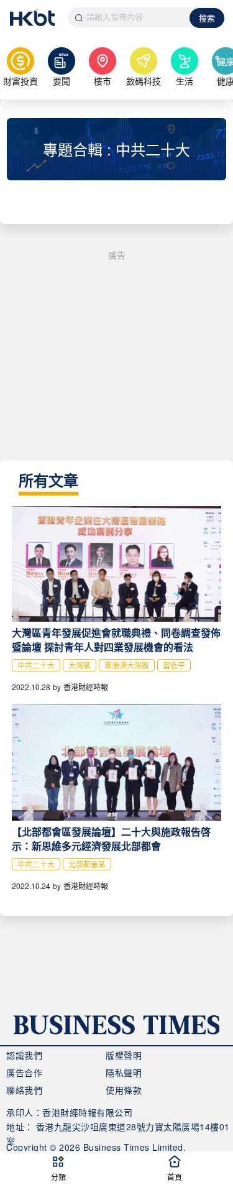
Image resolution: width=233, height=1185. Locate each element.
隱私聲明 (124, 1072)
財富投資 (20, 81)
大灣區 (79, 665)
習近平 (174, 665)
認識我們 (24, 1055)
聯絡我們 (24, 1090)
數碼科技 (143, 81)
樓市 (102, 81)
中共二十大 (36, 665)
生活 (184, 81)
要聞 (61, 81)
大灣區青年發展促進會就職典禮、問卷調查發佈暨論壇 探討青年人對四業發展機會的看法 (116, 639)
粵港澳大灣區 (126, 665)
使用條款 (124, 1090)
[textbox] (129, 17)
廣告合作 (24, 1072)
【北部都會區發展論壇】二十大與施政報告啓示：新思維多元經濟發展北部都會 (111, 838)
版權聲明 (124, 1055)
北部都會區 (87, 864)
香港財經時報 (85, 686)
